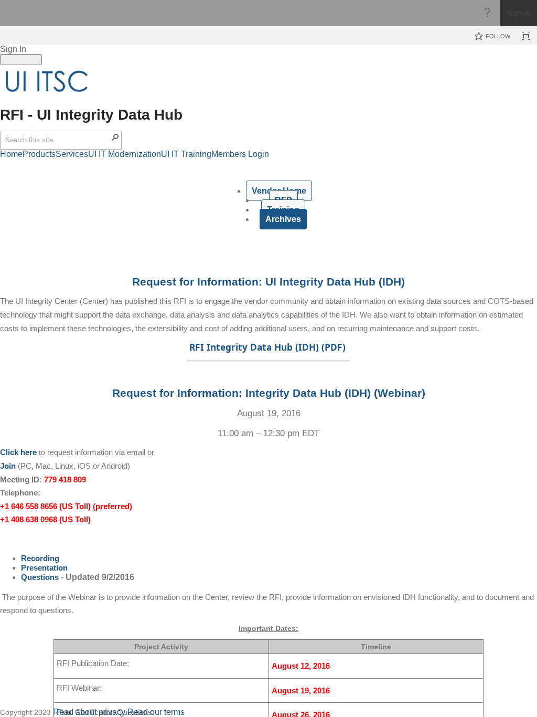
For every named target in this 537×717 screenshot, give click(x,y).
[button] (115, 137)
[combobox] (57, 140)
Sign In (13, 49)
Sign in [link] (519, 13)
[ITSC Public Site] (47, 81)
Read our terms (156, 712)
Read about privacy (89, 712)
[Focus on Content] (526, 36)
